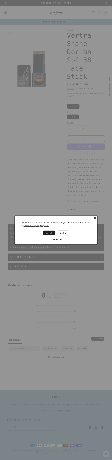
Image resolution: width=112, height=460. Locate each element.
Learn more (29, 226)
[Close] (95, 218)
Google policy (42, 226)
